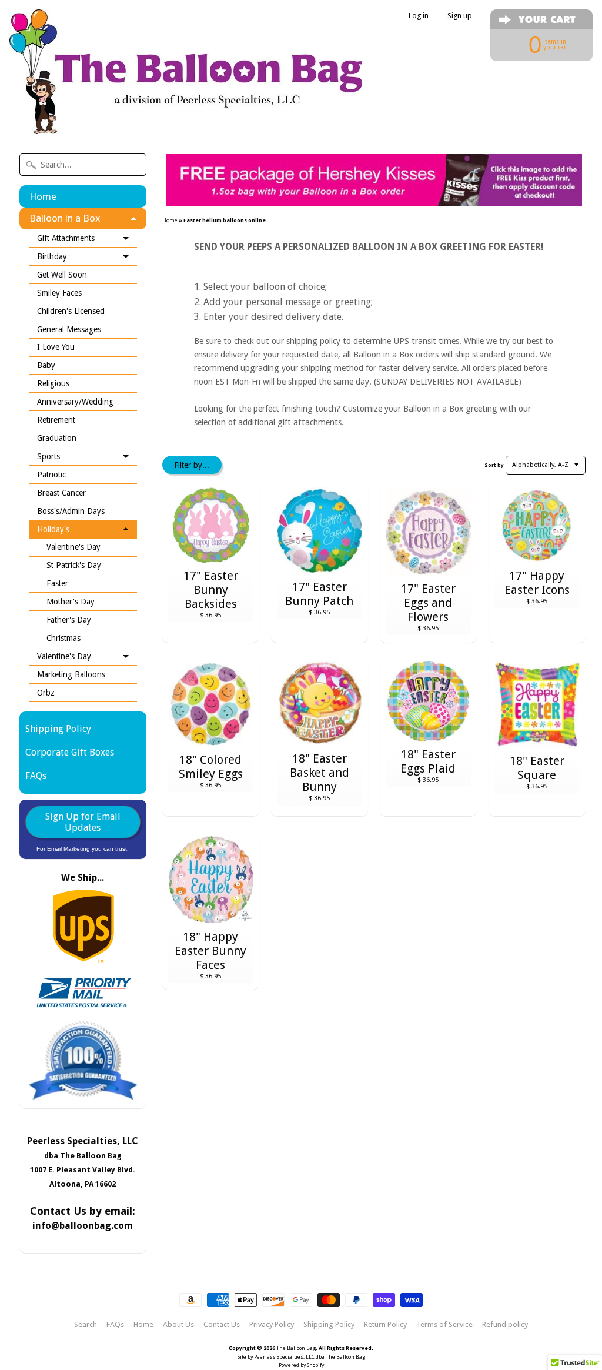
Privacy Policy (271, 1325)
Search (85, 1325)
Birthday (52, 256)
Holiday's (53, 529)
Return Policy (385, 1325)
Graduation (56, 438)
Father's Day (68, 619)
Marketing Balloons (71, 674)
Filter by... (191, 465)
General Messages (69, 329)
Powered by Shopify (301, 1365)
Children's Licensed (71, 311)
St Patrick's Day (73, 565)
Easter (57, 583)
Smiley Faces (59, 293)
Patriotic (51, 474)
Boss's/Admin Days (71, 511)
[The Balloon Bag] (185, 118)
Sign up (459, 16)
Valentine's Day (73, 547)
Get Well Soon (62, 274)
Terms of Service (444, 1325)
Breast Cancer (61, 492)
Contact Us (221, 1325)
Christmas (63, 638)
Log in (419, 16)
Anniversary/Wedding (75, 401)
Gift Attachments (66, 238)
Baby (46, 365)
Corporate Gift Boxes (69, 752)
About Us (178, 1325)
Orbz (46, 692)
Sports (48, 456)
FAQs (35, 775)
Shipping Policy (58, 728)
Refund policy (505, 1325)
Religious (53, 383)
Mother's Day (70, 601)
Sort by (494, 465)
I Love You (56, 347)
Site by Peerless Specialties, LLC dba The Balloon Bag (301, 1357)
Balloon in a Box (65, 218)
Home (42, 196)
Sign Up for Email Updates (83, 822)
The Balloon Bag (296, 1348)
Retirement (56, 420)
